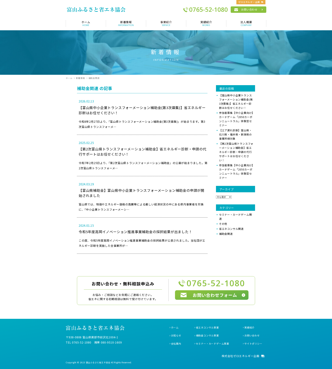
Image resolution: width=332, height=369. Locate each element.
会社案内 (176, 343)
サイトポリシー (253, 343)
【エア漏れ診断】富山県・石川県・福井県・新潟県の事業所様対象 (235, 134)
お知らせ (176, 335)
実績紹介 (249, 327)
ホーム (175, 327)
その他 (223, 224)
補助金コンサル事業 (207, 335)
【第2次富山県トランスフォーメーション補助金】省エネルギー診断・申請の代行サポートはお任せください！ (236, 152)
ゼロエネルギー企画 (249, 2)
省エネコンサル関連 (231, 229)
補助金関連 (226, 234)
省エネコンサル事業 (207, 327)
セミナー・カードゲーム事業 (212, 343)
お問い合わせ (249, 9)
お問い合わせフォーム (215, 295)
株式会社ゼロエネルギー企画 (240, 356)
